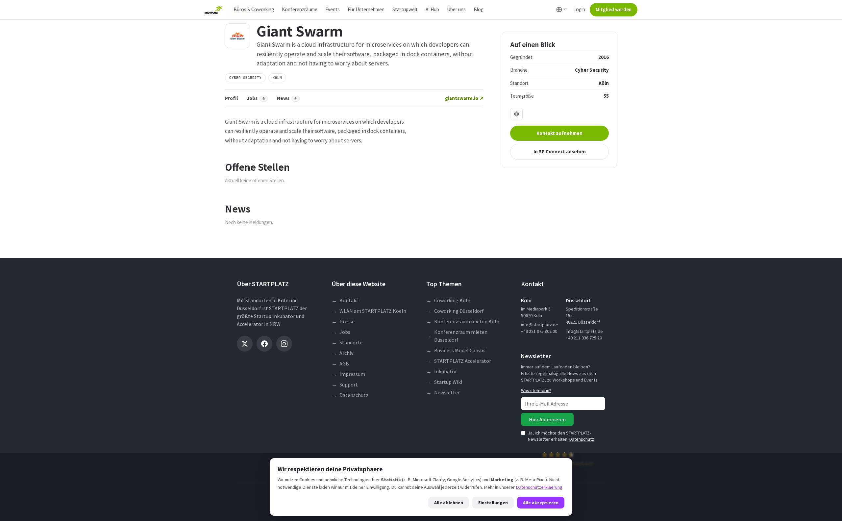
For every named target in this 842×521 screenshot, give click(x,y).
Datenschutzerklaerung (539, 487)
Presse (343, 321)
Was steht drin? (536, 390)
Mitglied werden (614, 9)
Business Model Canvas (455, 350)
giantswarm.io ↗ (464, 98)
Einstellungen (493, 503)
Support (345, 384)
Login (579, 9)
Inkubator (441, 371)
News (287, 98)
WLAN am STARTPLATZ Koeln (369, 311)
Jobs (256, 98)
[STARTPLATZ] (213, 10)
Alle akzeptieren (540, 503)
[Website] (516, 114)
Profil (231, 98)
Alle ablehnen (448, 503)
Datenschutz (350, 395)
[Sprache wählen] (562, 9)
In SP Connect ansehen (559, 151)
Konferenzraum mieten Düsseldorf (456, 336)
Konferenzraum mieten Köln (462, 321)
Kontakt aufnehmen (559, 133)
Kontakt (345, 300)
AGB (340, 363)
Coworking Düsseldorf (455, 311)
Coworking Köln (448, 300)
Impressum (348, 374)
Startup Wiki (444, 382)
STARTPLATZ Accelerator (458, 361)
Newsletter (443, 392)
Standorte (347, 342)
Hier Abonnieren (547, 419)
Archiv (342, 353)
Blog (478, 9)
